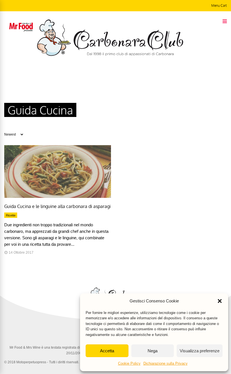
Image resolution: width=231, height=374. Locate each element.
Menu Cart (219, 5)
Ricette (10, 215)
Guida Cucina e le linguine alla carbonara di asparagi (57, 206)
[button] (220, 301)
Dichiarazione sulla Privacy (165, 363)
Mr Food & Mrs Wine (25, 347)
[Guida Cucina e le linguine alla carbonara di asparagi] (57, 196)
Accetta (107, 350)
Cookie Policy (129, 363)
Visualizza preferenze (199, 350)
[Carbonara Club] (110, 55)
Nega (152, 350)
